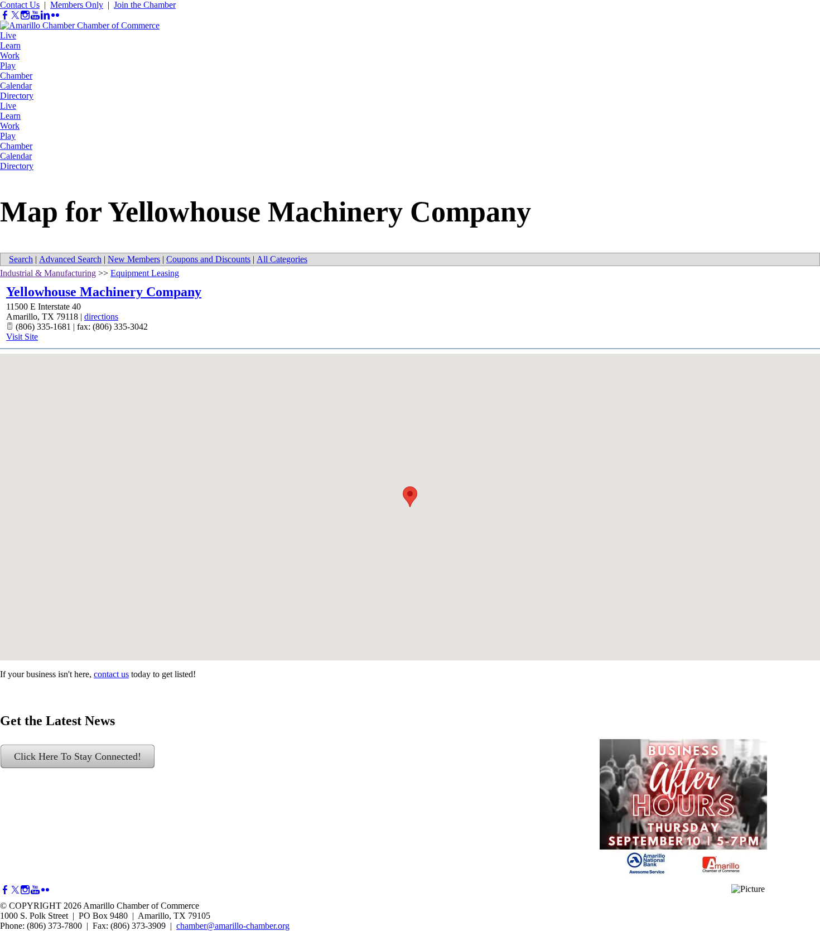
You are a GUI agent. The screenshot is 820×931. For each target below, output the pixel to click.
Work (10, 55)
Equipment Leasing (144, 273)
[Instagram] (25, 15)
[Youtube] (35, 15)
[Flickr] (55, 15)
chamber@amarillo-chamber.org (233, 925)
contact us (111, 674)
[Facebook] (5, 15)
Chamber (16, 75)
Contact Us (20, 4)
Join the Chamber (145, 4)
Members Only (76, 4)
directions (101, 316)
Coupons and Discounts (208, 259)
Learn (10, 45)
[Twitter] (15, 15)
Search (21, 259)
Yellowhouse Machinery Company (103, 291)
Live (8, 35)
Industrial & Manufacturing (48, 273)
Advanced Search (70, 259)
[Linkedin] (45, 15)
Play (8, 65)
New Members (134, 259)
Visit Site (22, 336)
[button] (410, 496)
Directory (16, 95)
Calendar (16, 85)
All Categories (282, 259)
